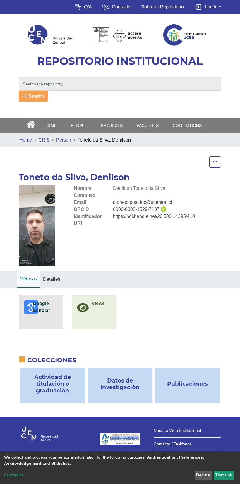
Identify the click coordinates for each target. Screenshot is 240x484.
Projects (112, 125)
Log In (211, 6)
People (79, 125)
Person (63, 139)
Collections (187, 125)
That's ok (223, 475)
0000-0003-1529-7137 (136, 209)
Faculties (148, 125)
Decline (203, 475)
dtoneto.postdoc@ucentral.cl (142, 202)
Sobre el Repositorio (162, 6)
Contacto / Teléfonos (173, 444)
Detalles (51, 279)
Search (35, 96)
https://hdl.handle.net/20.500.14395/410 (154, 216)
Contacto (121, 6)
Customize (14, 475)
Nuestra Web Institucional (177, 430)
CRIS (44, 139)
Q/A (88, 6)
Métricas (28, 278)
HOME (50, 125)
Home (25, 139)
